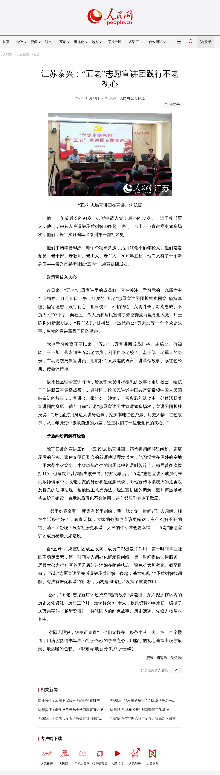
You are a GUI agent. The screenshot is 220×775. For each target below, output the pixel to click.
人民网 (7, 54)
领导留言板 (99, 763)
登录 (208, 42)
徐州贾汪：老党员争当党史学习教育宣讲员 (70, 710)
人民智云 (135, 763)
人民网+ (64, 763)
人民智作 (153, 763)
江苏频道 (23, 54)
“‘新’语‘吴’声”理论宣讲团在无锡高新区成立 (143, 718)
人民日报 (47, 763)
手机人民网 (82, 763)
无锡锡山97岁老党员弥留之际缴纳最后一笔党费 (146, 700)
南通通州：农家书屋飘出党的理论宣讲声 (69, 700)
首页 (6, 42)
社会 (37, 54)
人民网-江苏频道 (132, 98)
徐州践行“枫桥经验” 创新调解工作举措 (139, 710)
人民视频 (117, 763)
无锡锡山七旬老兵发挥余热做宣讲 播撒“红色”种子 (76, 718)
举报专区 (115, 42)
